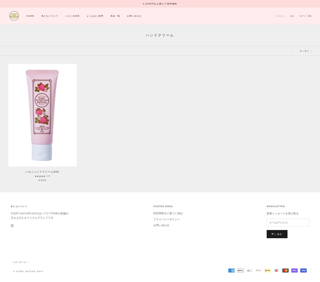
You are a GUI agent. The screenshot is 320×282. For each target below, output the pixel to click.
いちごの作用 (72, 16)
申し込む (277, 234)
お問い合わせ (134, 16)
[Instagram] (12, 225)
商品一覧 (115, 16)
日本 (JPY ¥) (19, 262)
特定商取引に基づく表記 (168, 213)
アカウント (281, 16)
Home (30, 16)
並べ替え (305, 51)
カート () (306, 16)
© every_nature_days (28, 271)
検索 (292, 16)
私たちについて (50, 16)
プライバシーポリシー (166, 219)
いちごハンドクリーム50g (43, 171)
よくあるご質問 (95, 16)
